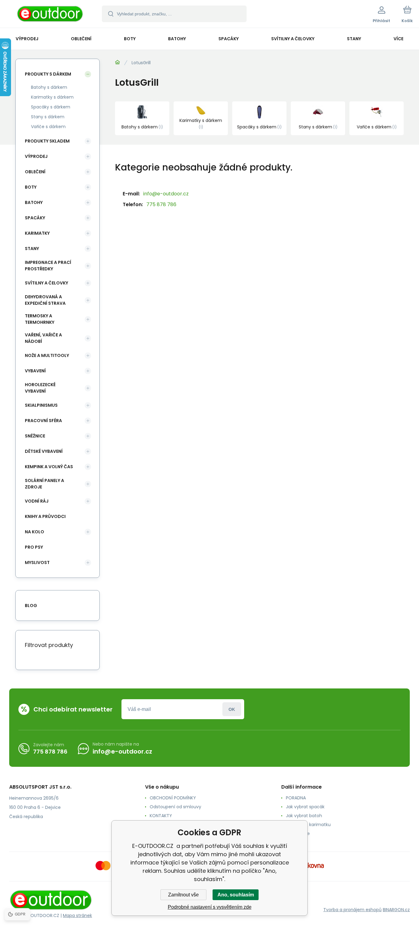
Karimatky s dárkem (52, 97)
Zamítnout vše (183, 894)
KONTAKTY (161, 816)
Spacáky (35, 218)
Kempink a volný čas (49, 467)
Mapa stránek (77, 915)
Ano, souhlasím (235, 894)
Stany (32, 248)
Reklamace (298, 833)
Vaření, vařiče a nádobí (43, 338)
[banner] (50, 15)
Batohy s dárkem (49, 87)
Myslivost (37, 562)
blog (31, 605)
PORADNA (296, 798)
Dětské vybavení (44, 451)
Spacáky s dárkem (50, 107)
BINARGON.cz (396, 910)
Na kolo (34, 532)
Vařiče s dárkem (48, 126)
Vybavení (35, 371)
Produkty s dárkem (48, 74)
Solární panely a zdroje (44, 483)
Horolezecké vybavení (40, 388)
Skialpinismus (41, 405)
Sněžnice (35, 436)
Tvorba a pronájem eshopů (352, 910)
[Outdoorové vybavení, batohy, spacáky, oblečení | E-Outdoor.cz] (117, 62)
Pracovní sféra (43, 420)
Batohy (34, 202)
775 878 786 (161, 204)
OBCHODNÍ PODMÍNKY (173, 798)
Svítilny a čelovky (46, 283)
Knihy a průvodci (45, 516)
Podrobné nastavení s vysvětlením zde (210, 907)
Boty (31, 187)
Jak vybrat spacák (305, 807)
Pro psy (34, 547)
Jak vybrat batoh (304, 816)
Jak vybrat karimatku (308, 824)
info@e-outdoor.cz (166, 193)
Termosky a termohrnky (39, 319)
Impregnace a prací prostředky (48, 265)
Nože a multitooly (47, 355)
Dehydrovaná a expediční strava (45, 300)
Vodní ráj (36, 501)
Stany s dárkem (47, 117)
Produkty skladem (47, 141)
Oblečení (35, 172)
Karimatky (37, 233)
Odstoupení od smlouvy (175, 807)
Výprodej (36, 156)
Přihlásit (231, 709)
